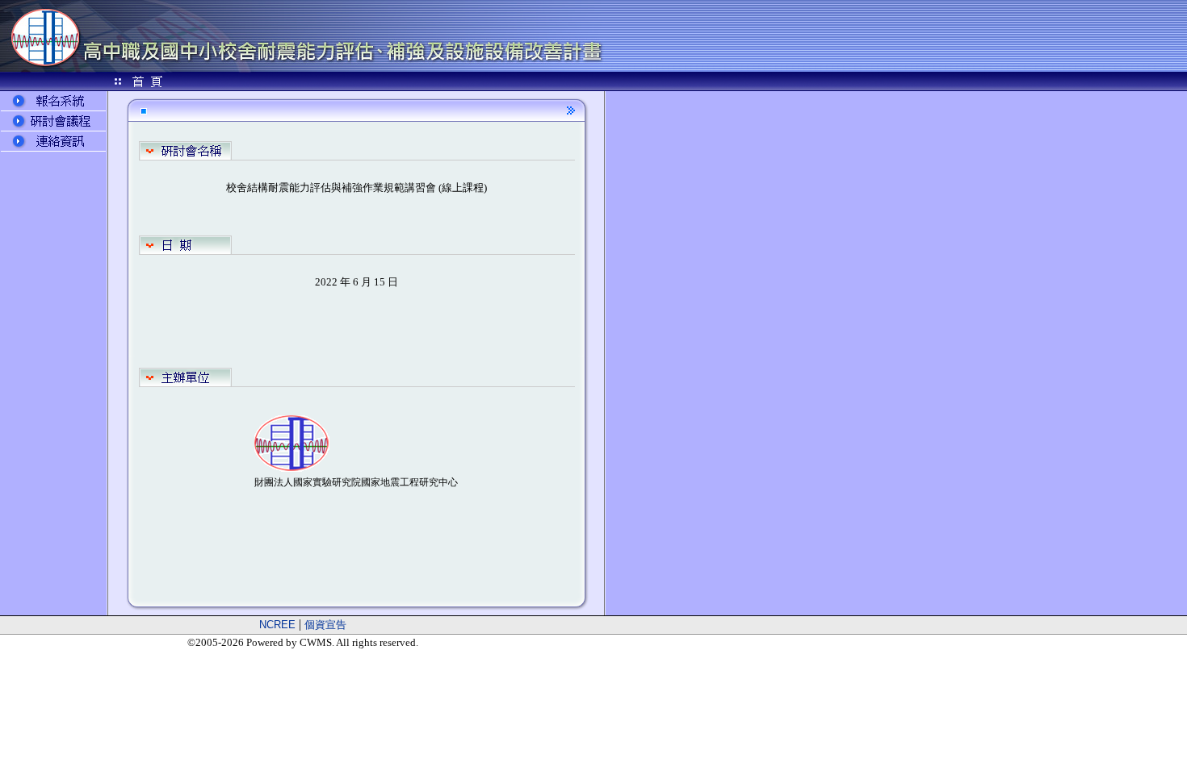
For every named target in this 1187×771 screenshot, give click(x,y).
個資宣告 (325, 625)
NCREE (277, 625)
